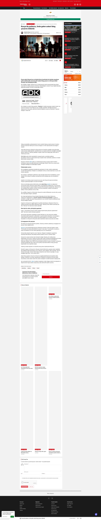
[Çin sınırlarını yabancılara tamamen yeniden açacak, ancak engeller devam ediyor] (55, 328)
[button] (78, 4)
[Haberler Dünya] (24, 4)
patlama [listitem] (29, 268)
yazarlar (48, 184)
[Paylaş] (80, 518)
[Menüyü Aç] (29, 4)
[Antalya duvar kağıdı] (70, 105)
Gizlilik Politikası (4, 516)
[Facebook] (49, 498)
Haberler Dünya (27, 32)
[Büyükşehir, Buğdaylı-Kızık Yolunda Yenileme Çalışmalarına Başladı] (72, 29)
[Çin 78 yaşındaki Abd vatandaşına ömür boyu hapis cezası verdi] (27, 328)
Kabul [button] (12, 516)
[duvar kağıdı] (31, 97)
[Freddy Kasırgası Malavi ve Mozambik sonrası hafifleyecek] (27, 413)
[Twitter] (52, 498)
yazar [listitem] (38, 268)
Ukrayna (23, 227)
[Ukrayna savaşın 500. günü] (41, 413)
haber (30, 161)
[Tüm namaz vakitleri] (80, 71)
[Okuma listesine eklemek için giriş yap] (60, 60)
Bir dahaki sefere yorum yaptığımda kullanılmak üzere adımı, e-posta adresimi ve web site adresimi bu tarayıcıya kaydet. (40, 478)
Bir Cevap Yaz (25, 459)
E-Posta (43, 473)
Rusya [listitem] (33, 268)
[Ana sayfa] (20, 8)
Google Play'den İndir (50, 19)
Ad (22, 473)
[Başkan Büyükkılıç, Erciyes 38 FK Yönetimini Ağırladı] (72, 55)
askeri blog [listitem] (24, 268)
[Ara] (75, 4)
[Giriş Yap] (80, 4)
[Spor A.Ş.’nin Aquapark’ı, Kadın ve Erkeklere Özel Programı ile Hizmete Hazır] (72, 64)
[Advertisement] (41, 70)
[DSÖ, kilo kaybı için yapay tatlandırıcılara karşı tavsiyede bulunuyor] (41, 328)
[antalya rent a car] (65, 105)
